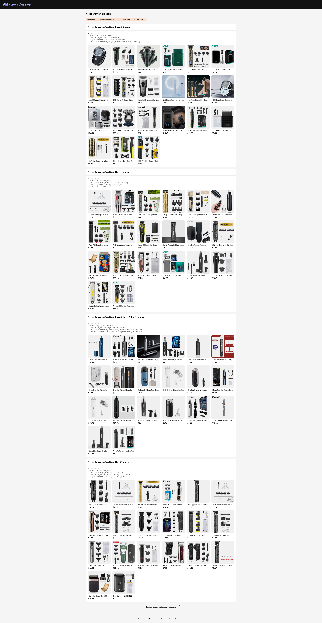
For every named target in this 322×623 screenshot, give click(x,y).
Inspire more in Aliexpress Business (161, 607)
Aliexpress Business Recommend (172, 619)
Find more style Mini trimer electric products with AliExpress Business (115, 20)
